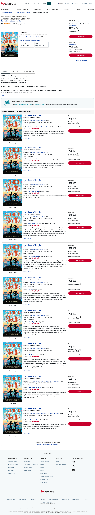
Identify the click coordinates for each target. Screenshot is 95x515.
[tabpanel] (33, 85)
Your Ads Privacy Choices (46, 476)
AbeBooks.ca (65, 499)
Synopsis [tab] (5, 71)
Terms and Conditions (73, 508)
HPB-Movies (31, 354)
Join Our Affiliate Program (31, 464)
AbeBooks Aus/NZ (53, 499)
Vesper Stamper (39, 104)
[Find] (49, 3)
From (25, 44)
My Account (75, 3)
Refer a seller (27, 470)
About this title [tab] (16, 71)
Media (42, 464)
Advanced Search (6, 9)
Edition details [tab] (29, 71)
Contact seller (27, 138)
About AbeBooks (44, 461)
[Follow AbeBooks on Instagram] (73, 470)
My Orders (11, 470)
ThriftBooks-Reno (33, 419)
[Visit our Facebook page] (73, 462)
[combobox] (35, 3)
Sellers (78, 9)
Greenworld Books (33, 256)
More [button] (3, 95)
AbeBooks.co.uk (11, 499)
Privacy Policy (43, 473)
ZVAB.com (85, 499)
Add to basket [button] (81, 36)
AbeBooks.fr (32, 499)
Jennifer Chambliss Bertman (23, 104)
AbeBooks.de (22, 499)
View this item (72, 25)
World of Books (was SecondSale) (38, 126)
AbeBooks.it (42, 499)
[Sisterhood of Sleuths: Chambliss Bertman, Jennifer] (12, 141)
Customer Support (61, 464)
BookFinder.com (47, 502)
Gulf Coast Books (33, 191)
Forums (42, 470)
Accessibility (43, 482)
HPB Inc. (30, 289)
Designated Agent (45, 479)
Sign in (67, 3)
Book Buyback (28, 467)
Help (90, 3)
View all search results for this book (47, 444)
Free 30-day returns (81, 60)
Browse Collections (22, 9)
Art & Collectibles (52, 9)
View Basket (11, 473)
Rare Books (38, 9)
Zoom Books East (33, 223)
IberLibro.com (75, 499)
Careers (42, 467)
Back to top (47, 453)
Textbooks (67, 9)
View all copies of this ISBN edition (30, 40)
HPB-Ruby (31, 322)
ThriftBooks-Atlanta (34, 387)
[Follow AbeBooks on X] (73, 466)
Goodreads (24, 24)
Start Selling (90, 9)
